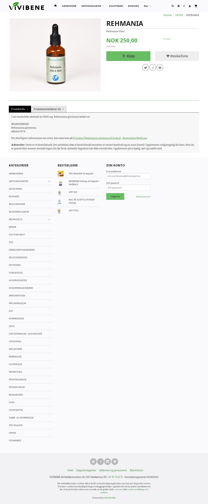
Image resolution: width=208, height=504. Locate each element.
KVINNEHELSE (16, 318)
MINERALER (15, 356)
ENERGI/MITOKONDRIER (22, 250)
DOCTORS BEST (17, 234)
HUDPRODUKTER (18, 280)
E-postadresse (113, 171)
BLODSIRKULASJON (19, 212)
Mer (146, 6)
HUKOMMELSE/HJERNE (21, 288)
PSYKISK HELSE (17, 387)
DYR (11, 242)
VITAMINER (15, 440)
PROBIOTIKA (15, 372)
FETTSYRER (15, 265)
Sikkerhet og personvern (113, 470)
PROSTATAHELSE (17, 379)
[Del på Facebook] (152, 67)
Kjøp (131, 56)
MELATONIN (15, 349)
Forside (167, 15)
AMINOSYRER (69, 6)
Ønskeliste (179, 56)
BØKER (12, 227)
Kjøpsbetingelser (86, 470)
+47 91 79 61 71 (115, 477)
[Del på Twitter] (145, 67)
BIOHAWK (133, 6)
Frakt (70, 470)
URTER (12, 433)
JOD (11, 311)
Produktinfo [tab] (18, 109)
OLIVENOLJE (15, 364)
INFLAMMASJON (17, 303)
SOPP (11, 402)
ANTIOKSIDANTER (91, 6)
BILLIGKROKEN (17, 204)
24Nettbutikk (110, 498)
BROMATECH (15, 219)
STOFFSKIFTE (16, 410)
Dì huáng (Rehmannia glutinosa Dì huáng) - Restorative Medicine (110, 138)
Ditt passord (112, 183)
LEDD (11, 326)
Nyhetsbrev (136, 470)
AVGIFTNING (116, 6)
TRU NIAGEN (15, 425)
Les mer (119, 489)
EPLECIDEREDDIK (18, 257)
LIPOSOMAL (15, 341)
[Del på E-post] (160, 67)
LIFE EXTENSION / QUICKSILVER (25, 334)
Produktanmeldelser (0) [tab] (47, 109)
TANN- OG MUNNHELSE (21, 417)
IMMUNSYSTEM (17, 295)
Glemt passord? (143, 197)
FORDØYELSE (16, 273)
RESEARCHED (16, 395)
